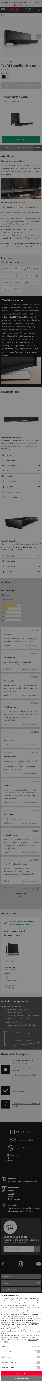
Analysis (5, 1352)
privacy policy (32, 1339)
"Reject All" (18, 1314)
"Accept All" (35, 1322)
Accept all (22, 1373)
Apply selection (22, 1378)
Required (5, 1346)
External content (8, 1367)
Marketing (6, 1357)
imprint (6, 1341)
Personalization (7, 1362)
